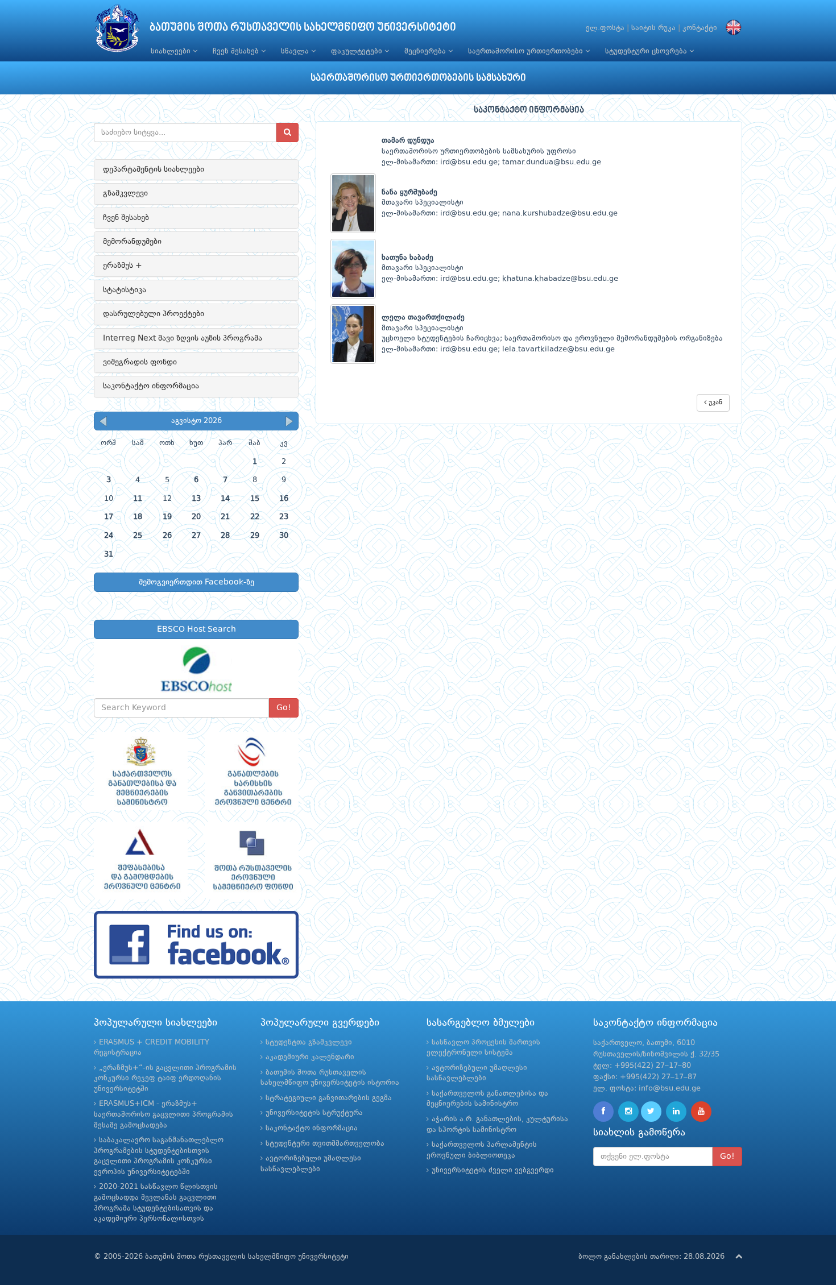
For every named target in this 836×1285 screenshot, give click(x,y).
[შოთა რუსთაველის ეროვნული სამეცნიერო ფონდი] (252, 861)
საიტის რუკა (653, 28)
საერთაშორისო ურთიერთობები (526, 51)
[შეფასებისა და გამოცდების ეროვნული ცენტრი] (141, 861)
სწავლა (296, 51)
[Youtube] (701, 1111)
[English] (730, 28)
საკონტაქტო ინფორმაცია (151, 386)
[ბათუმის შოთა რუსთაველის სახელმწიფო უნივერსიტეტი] (117, 31)
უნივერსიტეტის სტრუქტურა (314, 1113)
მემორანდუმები (132, 242)
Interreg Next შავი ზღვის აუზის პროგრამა (182, 338)
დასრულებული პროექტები (153, 314)
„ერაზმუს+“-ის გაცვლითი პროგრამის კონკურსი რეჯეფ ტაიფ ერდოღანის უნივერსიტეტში (165, 1078)
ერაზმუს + (122, 266)
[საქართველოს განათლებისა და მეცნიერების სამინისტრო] (141, 771)
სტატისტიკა (124, 290)
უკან (714, 402)
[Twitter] (651, 1111)
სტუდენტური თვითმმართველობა (325, 1143)
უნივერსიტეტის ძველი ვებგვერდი (493, 1170)
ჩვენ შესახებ (237, 51)
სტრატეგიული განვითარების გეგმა (329, 1098)
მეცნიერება (426, 51)
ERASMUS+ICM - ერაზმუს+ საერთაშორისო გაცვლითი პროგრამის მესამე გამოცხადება (163, 1114)
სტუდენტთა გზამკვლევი (309, 1042)
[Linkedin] (676, 1111)
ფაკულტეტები (357, 51)
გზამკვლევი (125, 193)
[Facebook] (603, 1111)
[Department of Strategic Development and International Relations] (196, 945)
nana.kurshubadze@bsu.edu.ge (560, 213)
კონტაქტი (699, 28)
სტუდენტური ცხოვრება (647, 51)
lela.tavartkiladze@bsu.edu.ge (558, 349)
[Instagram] (628, 1111)
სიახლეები (172, 51)
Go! (283, 708)
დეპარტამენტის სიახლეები (153, 169)
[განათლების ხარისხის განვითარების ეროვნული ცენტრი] (252, 771)
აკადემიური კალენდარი (310, 1057)
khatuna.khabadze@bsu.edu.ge (560, 279)
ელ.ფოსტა (605, 28)
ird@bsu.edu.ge (469, 162)
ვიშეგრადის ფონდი (140, 362)
